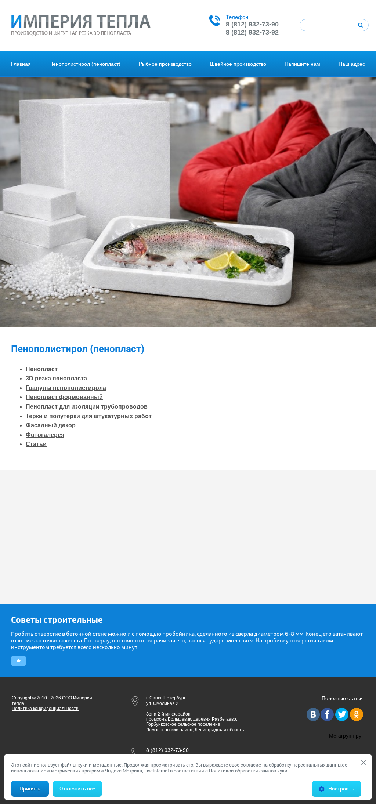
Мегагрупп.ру (345, 736)
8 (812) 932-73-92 (252, 32)
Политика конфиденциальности (45, 708)
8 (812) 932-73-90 (252, 24)
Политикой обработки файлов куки (248, 771)
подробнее (17, 661)
